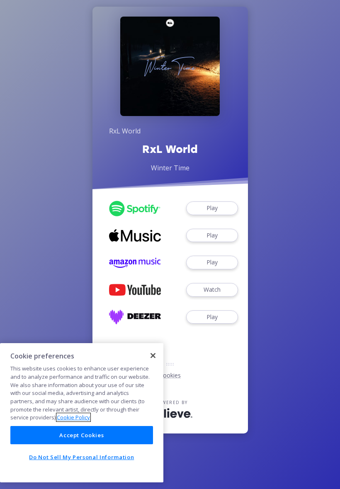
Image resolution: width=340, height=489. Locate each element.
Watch (212, 289)
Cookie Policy (73, 417)
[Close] (153, 355)
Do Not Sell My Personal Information (81, 457)
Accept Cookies (81, 435)
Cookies (170, 375)
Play (212, 208)
